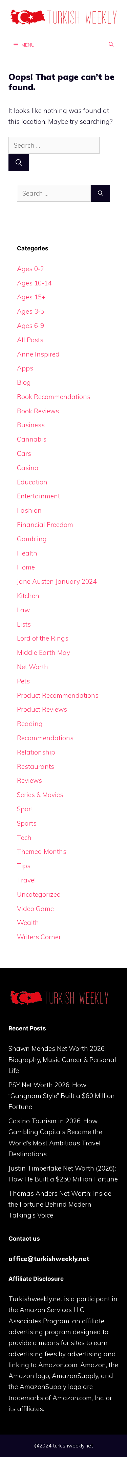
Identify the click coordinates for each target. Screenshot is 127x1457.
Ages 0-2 (30, 269)
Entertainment (38, 496)
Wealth (28, 922)
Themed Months (41, 851)
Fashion (29, 510)
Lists (24, 624)
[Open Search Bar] (111, 44)
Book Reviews (38, 411)
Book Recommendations (53, 397)
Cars (24, 453)
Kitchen (28, 596)
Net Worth (32, 667)
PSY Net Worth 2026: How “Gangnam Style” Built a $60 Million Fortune (61, 1096)
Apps (25, 368)
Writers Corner (39, 937)
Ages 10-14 (34, 283)
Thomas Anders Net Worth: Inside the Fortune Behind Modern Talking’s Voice (59, 1204)
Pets (23, 681)
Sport (25, 809)
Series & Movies (40, 795)
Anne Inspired (38, 354)
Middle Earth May (43, 652)
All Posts (30, 340)
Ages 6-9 (30, 325)
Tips (23, 866)
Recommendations (45, 738)
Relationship (36, 752)
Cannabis (31, 439)
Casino (27, 468)
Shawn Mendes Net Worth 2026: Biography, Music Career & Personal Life (62, 1059)
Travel (26, 880)
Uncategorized (39, 894)
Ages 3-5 (30, 311)
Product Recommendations (58, 695)
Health (27, 553)
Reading (30, 723)
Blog (24, 382)
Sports (27, 823)
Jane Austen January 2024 (57, 581)
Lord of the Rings (42, 638)
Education (32, 482)
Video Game (35, 909)
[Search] (18, 162)
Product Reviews (42, 709)
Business (31, 425)
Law (23, 610)
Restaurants (35, 766)
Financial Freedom (45, 524)
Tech (24, 837)
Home (26, 567)
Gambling (32, 539)
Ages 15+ (31, 297)
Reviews (29, 780)
